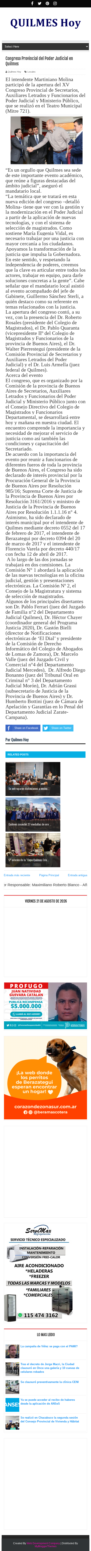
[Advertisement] (45, 943)
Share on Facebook (26, 728)
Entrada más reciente (17, 875)
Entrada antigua (77, 875)
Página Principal (49, 875)
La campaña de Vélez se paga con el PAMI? (49, 1346)
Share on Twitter (61, 728)
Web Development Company (43, 1543)
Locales (32, 71)
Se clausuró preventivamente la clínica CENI (50, 1382)
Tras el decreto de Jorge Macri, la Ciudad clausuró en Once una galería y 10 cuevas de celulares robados (50, 1368)
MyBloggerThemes (46, 1546)
